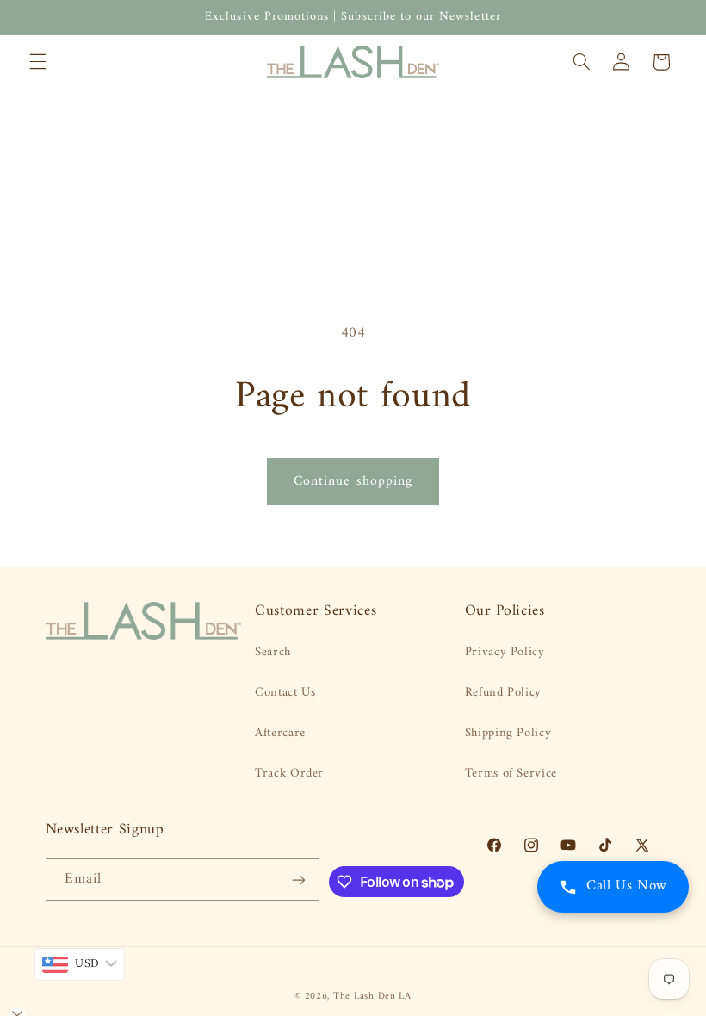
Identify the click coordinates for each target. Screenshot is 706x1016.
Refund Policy (503, 692)
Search (273, 652)
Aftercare (280, 733)
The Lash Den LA (372, 996)
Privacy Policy (505, 652)
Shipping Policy (508, 733)
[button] (38, 62)
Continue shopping (353, 481)
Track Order (289, 773)
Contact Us (285, 692)
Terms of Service (511, 773)
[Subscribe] (299, 879)
